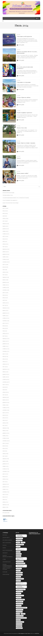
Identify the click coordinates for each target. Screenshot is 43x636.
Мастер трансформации (7, 550)
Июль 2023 (5, 295)
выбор (23, 542)
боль (18, 542)
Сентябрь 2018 (5, 440)
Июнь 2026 (5, 213)
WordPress (37, 633)
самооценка (19, 605)
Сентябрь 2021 (5, 351)
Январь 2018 (5, 461)
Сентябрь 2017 (5, 471)
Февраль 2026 (5, 223)
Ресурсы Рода (19, 538)
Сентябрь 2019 (5, 410)
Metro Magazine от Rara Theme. (24, 633)
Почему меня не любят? (22, 173)
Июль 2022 (5, 325)
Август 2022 (5, 323)
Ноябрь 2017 (5, 466)
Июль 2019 (5, 415)
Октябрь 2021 (5, 348)
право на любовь (21, 589)
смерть (18, 613)
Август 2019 (5, 412)
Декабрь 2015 (5, 486)
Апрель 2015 (5, 502)
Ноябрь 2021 (5, 346)
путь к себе (20, 599)
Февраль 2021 (5, 369)
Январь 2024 (5, 279)
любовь (19, 572)
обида (18, 576)
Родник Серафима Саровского (24, 112)
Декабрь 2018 (5, 433)
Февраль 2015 (5, 504)
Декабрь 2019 (5, 402)
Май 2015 (4, 499)
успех (18, 620)
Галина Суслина (20, 535)
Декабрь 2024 (5, 254)
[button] (37, 18)
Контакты (4, 545)
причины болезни (20, 595)
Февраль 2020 (5, 397)
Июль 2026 (5, 210)
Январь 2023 (5, 310)
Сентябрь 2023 (5, 290)
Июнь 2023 (5, 297)
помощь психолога (20, 586)
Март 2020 (4, 394)
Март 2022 (4, 336)
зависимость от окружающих (20, 566)
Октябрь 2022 (5, 318)
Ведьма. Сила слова (22, 127)
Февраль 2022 (5, 338)
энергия (19, 628)
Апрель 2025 (5, 244)
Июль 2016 (5, 476)
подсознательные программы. (20, 583)
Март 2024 (4, 274)
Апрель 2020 (5, 392)
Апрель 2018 (5, 453)
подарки (18, 580)
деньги (18, 551)
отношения (20, 578)
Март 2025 (4, 246)
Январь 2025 (5, 251)
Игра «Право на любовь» (7, 540)
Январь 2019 (5, 430)
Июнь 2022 (5, 328)
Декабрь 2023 (5, 282)
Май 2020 (4, 389)
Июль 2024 (5, 267)
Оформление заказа (7, 561)
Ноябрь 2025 (5, 231)
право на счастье (19, 591)
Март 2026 (4, 221)
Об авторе (5, 555)
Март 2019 (4, 425)
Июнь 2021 (5, 359)
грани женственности (20, 549)
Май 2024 (4, 269)
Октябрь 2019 (5, 407)
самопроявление (21, 607)
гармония (20, 544)
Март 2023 (4, 305)
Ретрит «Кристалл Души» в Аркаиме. (26, 143)
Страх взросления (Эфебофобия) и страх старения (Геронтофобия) (16, 197)
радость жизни (19, 603)
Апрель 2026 (5, 218)
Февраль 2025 (5, 249)
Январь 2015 (5, 507)
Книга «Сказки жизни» (7, 542)
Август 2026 (5, 208)
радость (19, 601)
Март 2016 (4, 481)
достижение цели (20, 558)
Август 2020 (5, 384)
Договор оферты (6, 537)
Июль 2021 (5, 356)
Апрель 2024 (5, 272)
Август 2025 (5, 236)
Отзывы (4, 559)
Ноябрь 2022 (5, 315)
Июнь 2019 (5, 417)
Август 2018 (5, 443)
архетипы (19, 540)
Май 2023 (4, 300)
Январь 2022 (5, 341)
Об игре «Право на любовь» (24, 97)
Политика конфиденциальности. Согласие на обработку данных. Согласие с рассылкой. (7, 567)
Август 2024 (5, 264)
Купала (18, 158)
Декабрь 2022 (5, 313)
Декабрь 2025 (5, 228)
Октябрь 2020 (5, 379)
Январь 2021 (5, 371)
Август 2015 (5, 494)
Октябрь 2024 (5, 259)
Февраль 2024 (5, 277)
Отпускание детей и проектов (24, 36)
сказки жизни (19, 611)
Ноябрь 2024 (5, 256)
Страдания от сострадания (23, 82)
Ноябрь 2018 (5, 435)
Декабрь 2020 (5, 374)
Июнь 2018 (5, 448)
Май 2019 (4, 420)
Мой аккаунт (5, 552)
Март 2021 (4, 366)
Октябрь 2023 (5, 287)
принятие (18, 593)
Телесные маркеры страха (8, 195)
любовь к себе (19, 574)
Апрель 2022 (5, 333)
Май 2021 (4, 361)
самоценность (19, 609)
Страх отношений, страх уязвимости (10, 200)
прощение (18, 597)
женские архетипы (20, 561)
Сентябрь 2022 (5, 320)
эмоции (19, 626)
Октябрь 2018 (5, 438)
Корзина (4, 547)
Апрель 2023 (5, 302)
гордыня (18, 546)
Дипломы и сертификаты (7, 556)
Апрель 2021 (5, 364)
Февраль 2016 (5, 484)
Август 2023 (5, 292)
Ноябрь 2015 (5, 489)
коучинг (18, 570)
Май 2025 (4, 241)
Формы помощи (6, 574)
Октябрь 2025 (5, 233)
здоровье (19, 568)
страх (23, 613)
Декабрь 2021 (5, 343)
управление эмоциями (21, 617)
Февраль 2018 (5, 458)
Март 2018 (4, 456)
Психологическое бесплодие (8, 192)
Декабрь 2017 (5, 463)
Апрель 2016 (5, 479)
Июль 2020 (5, 387)
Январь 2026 (5, 226)
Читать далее (21, 44)
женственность (20, 563)
